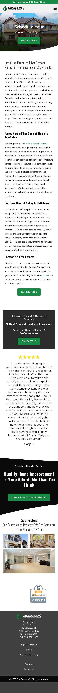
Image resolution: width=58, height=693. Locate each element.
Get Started (29, 292)
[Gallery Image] (15, 541)
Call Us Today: (29, 2)
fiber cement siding (37, 143)
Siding (29, 649)
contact (46, 275)
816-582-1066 (31, 637)
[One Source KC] (13, 8)
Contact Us (29, 341)
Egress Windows (29, 644)
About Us (29, 664)
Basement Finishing (29, 654)
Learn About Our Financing (29, 497)
